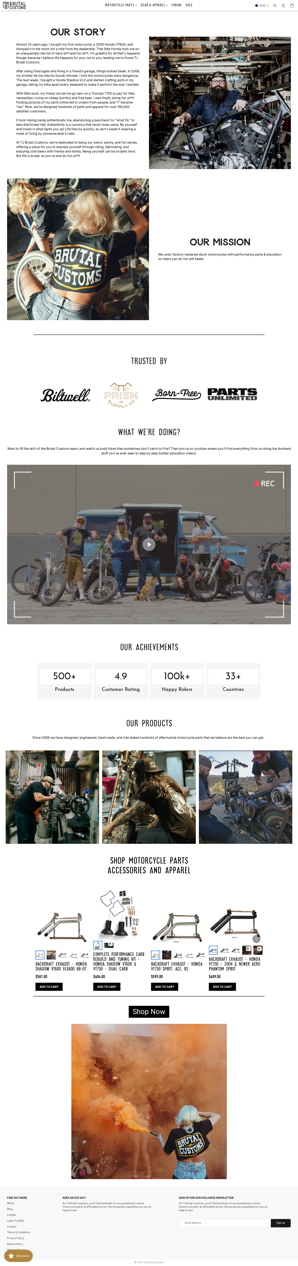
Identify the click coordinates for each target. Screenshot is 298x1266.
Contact (11, 1226)
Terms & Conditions (18, 1232)
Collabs (11, 1215)
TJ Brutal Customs (154, 1262)
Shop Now (149, 1012)
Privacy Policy (15, 1238)
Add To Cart (49, 986)
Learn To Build (15, 1220)
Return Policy (15, 1244)
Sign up (281, 1222)
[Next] (256, 939)
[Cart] (292, 5)
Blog (10, 1209)
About (10, 1203)
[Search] (274, 5)
